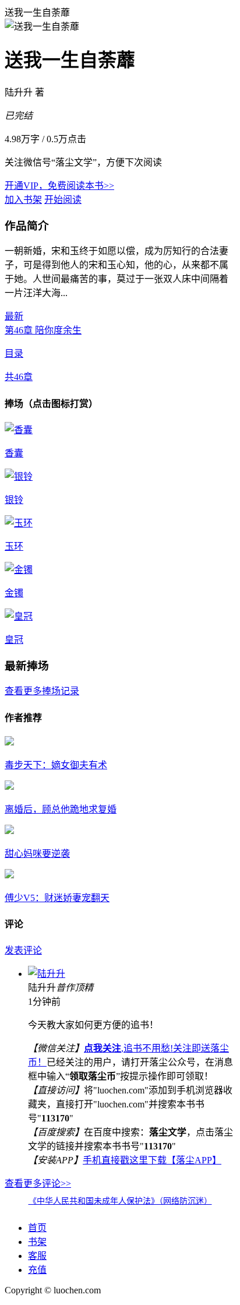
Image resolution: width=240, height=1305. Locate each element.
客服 (37, 1256)
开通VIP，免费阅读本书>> (59, 186)
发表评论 (23, 950)
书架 (37, 1242)
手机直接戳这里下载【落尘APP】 (152, 1160)
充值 (37, 1270)
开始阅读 (63, 200)
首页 (37, 1228)
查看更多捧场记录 (42, 691)
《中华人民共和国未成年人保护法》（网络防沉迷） (120, 1201)
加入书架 (23, 200)
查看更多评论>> (38, 1183)
